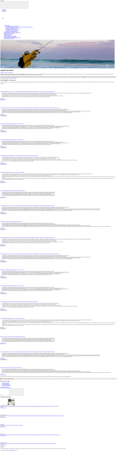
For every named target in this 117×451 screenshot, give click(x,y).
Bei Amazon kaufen (3, 99)
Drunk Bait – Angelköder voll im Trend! (12, 27)
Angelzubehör (4, 11)
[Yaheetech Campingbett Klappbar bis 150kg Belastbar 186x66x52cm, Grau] (7, 220)
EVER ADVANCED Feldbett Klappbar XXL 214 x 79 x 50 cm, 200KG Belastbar (12, 172)
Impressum (11, 450)
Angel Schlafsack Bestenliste (6, 385)
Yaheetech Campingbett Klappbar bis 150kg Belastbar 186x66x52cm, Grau (11, 221)
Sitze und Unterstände (9, 72)
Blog (3, 18)
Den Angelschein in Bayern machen (9, 33)
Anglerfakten (4, 9)
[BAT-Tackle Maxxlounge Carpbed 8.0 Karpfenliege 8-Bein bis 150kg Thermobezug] (7, 189)
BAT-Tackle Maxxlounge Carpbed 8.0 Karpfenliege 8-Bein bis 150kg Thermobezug (12, 190)
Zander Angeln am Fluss (7, 35)
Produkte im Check (7, 25)
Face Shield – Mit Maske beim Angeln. (11, 29)
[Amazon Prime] (5, 327)
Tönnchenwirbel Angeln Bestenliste (5, 387)
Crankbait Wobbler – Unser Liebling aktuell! (12, 30)
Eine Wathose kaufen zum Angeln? (9, 38)
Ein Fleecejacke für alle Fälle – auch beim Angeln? (13, 28)
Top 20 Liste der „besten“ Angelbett (12, 77)
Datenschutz (15, 450)
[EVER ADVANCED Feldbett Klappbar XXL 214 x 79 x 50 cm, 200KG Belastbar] (7, 171)
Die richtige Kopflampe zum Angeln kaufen (10, 36)
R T (5, 72)
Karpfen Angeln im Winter (8, 34)
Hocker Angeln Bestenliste (6, 384)
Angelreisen (4, 10)
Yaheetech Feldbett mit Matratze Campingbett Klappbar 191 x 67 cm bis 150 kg (11, 123)
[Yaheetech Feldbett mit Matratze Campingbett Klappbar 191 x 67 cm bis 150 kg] (7, 138)
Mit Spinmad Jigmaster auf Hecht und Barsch (12, 26)
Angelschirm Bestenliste (5, 383)
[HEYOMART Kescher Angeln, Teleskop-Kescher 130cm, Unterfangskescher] (12, 424)
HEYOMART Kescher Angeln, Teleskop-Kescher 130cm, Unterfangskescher (11, 425)
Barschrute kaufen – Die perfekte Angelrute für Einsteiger (12, 37)
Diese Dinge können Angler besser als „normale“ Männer (12, 32)
